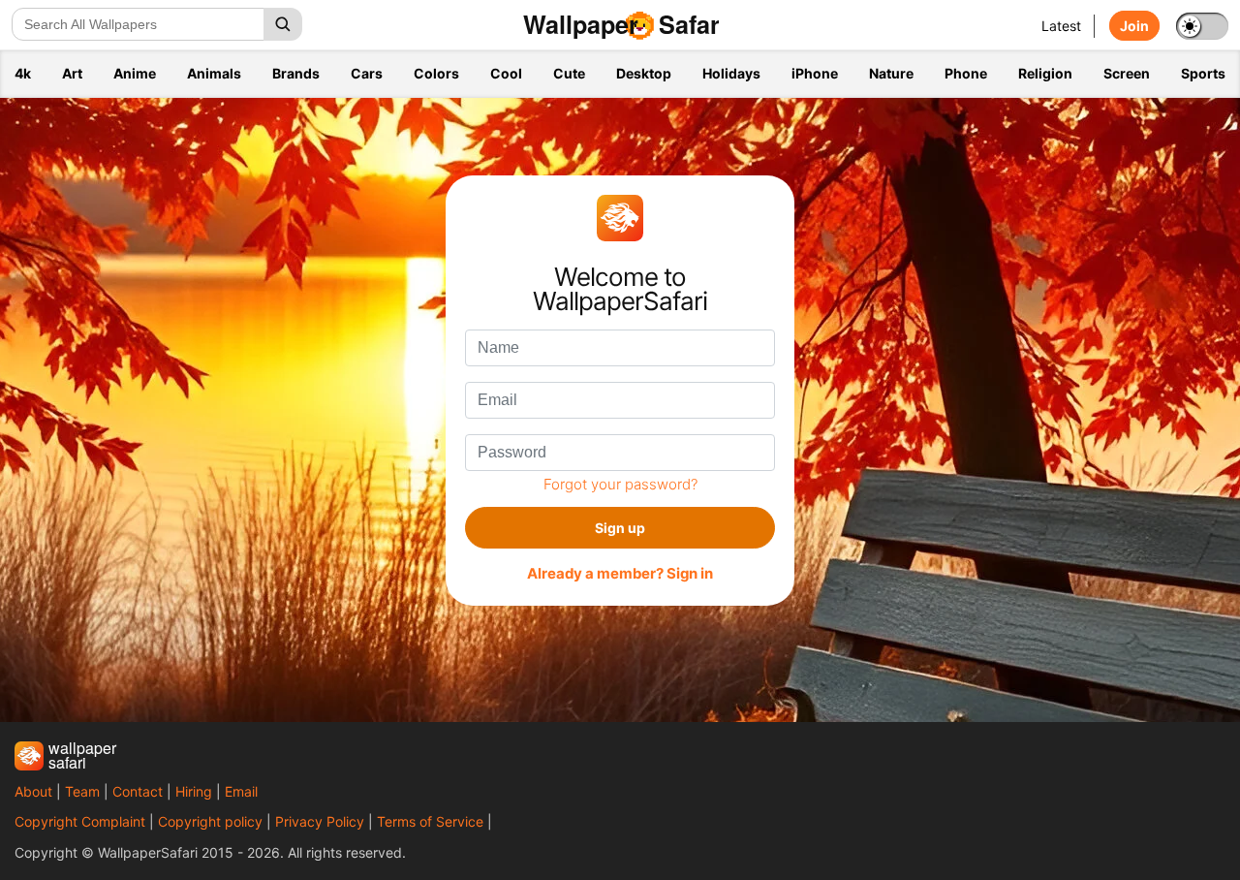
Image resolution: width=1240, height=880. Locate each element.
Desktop (643, 73)
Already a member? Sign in (620, 573)
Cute (569, 73)
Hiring (193, 791)
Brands (296, 73)
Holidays (731, 73)
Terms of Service (430, 821)
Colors (436, 73)
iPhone (814, 73)
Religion (1045, 73)
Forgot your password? (620, 484)
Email (241, 791)
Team (82, 791)
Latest (1061, 25)
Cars (367, 73)
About (33, 791)
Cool (506, 73)
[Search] (283, 24)
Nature (891, 73)
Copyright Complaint (80, 821)
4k (23, 73)
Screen (1126, 73)
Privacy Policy (319, 821)
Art (72, 73)
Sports (1203, 73)
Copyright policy (210, 821)
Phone (966, 73)
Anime (134, 73)
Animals (214, 73)
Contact (137, 791)
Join (1134, 25)
